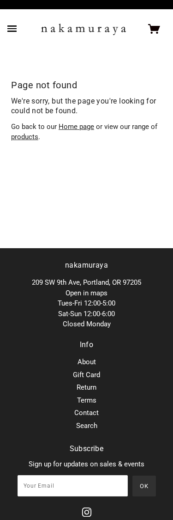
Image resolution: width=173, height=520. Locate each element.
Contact (86, 413)
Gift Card (86, 375)
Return (86, 387)
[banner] (83, 29)
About (87, 362)
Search (86, 426)
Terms (86, 400)
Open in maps (86, 293)
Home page (76, 126)
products (24, 137)
